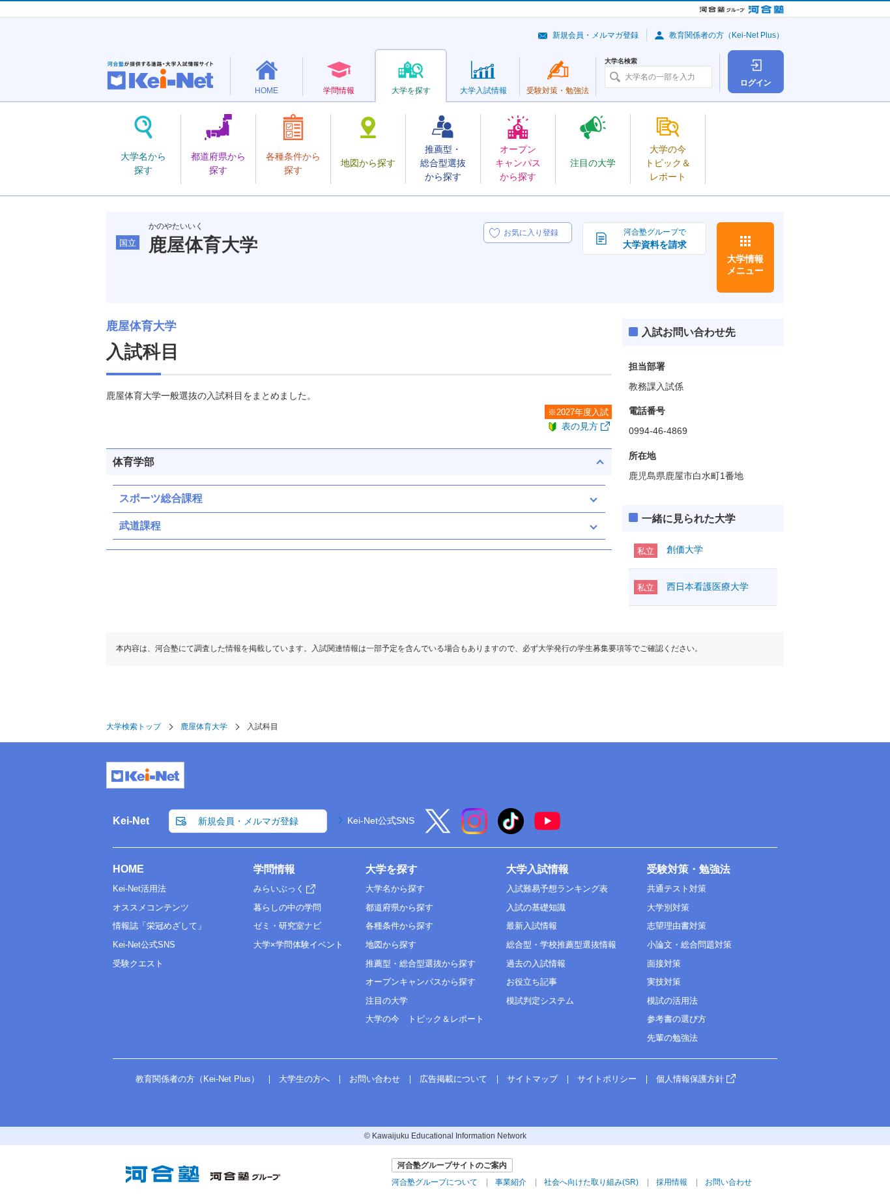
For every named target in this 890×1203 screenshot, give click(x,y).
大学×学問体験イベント (298, 944)
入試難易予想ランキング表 (557, 888)
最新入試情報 (531, 926)
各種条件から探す (399, 926)
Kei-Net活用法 (139, 888)
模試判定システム (540, 1001)
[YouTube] (547, 829)
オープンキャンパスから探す (421, 982)
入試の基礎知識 (536, 907)
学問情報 (274, 869)
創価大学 (685, 549)
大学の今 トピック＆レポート (425, 1019)
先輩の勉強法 (672, 1038)
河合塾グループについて (435, 1182)
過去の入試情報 (536, 963)
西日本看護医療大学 (708, 586)
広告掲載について (453, 1079)
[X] (438, 829)
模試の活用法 (672, 1001)
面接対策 (664, 963)
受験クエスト (138, 963)
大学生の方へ (304, 1079)
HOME (128, 869)
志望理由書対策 (676, 926)
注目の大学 (387, 1001)
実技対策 (664, 982)
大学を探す (392, 869)
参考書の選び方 (676, 1019)
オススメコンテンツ (151, 907)
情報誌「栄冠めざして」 (159, 926)
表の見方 (580, 426)
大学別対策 (668, 907)
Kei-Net (131, 820)
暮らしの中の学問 (287, 907)
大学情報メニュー (745, 265)
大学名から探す (395, 888)
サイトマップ (532, 1079)
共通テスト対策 (676, 888)
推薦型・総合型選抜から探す (421, 963)
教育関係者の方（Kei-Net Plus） (726, 35)
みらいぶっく (278, 888)
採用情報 (671, 1182)
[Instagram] (474, 829)
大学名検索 (621, 61)
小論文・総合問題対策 (689, 944)
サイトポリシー (607, 1079)
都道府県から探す (399, 907)
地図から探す (391, 944)
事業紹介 (510, 1182)
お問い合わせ (374, 1079)
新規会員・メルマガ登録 (596, 35)
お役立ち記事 (531, 982)
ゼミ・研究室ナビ (287, 926)
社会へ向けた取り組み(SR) (591, 1182)
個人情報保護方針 (690, 1079)
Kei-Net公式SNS (380, 820)
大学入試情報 (537, 869)
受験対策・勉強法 (688, 869)
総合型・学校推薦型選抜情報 (561, 944)
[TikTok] (511, 829)
